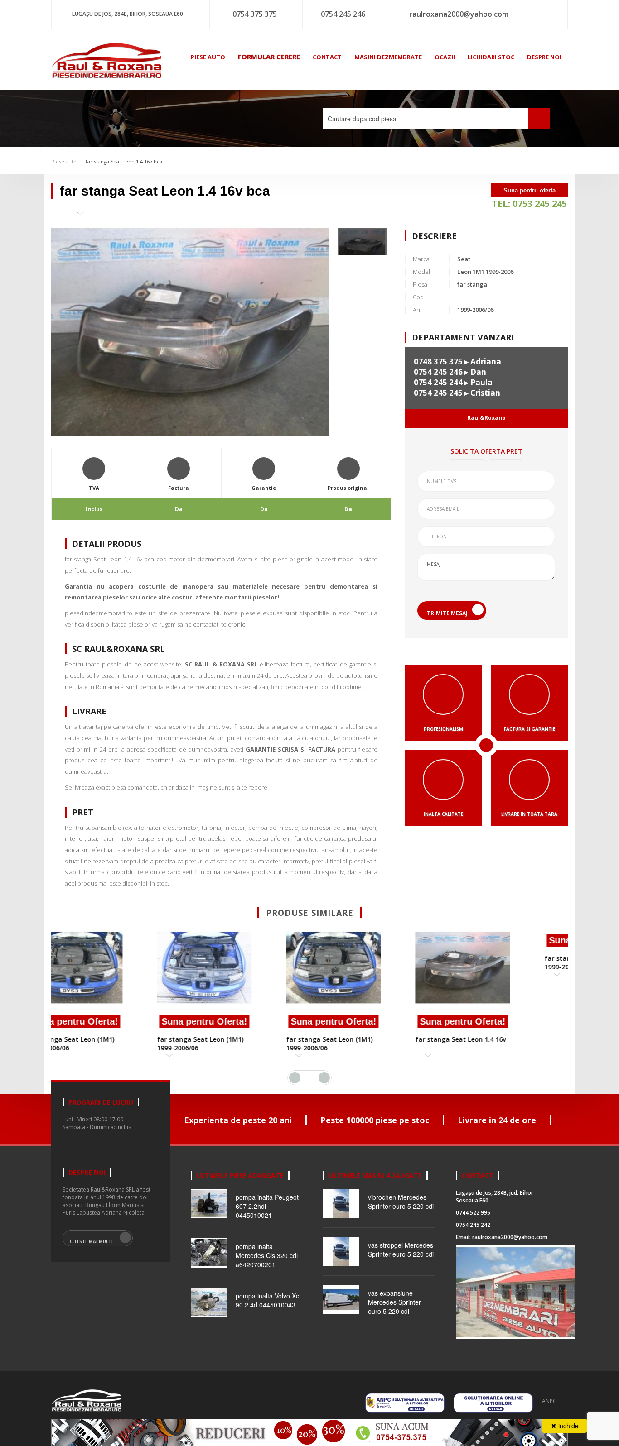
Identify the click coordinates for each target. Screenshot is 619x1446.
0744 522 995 (473, 1212)
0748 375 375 (438, 361)
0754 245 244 (438, 382)
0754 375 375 (254, 14)
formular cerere (269, 56)
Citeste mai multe (92, 1241)
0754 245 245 (438, 393)
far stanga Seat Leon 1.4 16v (372, 1039)
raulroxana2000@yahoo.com (458, 14)
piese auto (208, 57)
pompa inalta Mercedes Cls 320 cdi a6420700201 (267, 1255)
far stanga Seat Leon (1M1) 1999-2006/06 (111, 1043)
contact (327, 57)
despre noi (544, 57)
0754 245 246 (343, 14)
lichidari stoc (491, 57)
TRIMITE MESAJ (447, 613)
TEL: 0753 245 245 (529, 203)
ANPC (549, 1401)
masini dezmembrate (388, 57)
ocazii (445, 57)
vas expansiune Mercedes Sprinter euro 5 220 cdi (394, 1302)
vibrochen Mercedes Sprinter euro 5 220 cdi (401, 1201)
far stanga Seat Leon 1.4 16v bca (124, 161)
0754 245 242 (473, 1225)
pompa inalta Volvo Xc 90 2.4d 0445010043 (267, 1300)
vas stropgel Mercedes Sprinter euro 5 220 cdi (401, 1249)
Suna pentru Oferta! (116, 1021)
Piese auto (64, 161)
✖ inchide (565, 1425)
